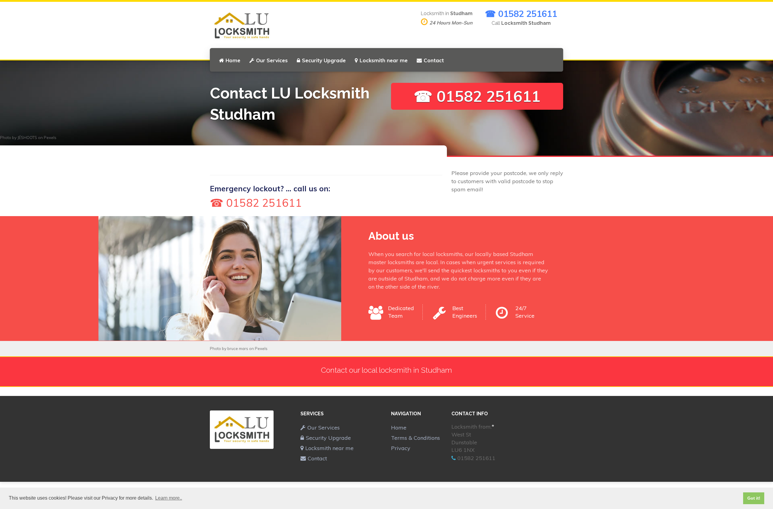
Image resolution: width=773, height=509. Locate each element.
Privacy (400, 448)
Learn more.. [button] (168, 498)
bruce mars (237, 348)
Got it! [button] (753, 498)
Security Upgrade (324, 60)
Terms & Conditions (415, 437)
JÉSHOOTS (27, 137)
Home (233, 60)
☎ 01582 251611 (521, 13)
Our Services (272, 60)
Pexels (50, 137)
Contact (434, 60)
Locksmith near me (384, 60)
